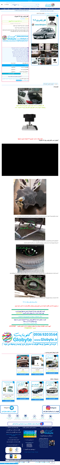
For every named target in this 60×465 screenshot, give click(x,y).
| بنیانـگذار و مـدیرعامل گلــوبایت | (46, 436)
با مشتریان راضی (17, 417)
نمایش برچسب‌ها (18, 80)
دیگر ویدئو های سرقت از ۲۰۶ (30, 302)
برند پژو (15, 78)
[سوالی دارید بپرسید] (9, 415)
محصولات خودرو (47, 13)
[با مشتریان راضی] (17, 415)
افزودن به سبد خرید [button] (52, 373)
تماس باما (41, 460)
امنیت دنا (26, 452)
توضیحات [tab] (55, 84)
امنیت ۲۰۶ (36, 452)
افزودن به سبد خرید (11, 73)
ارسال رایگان (50, 418)
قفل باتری (29, 6)
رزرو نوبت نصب (2, 463)
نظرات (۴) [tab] (45, 84)
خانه (57, 13)
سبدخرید (16, 463)
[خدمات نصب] (34, 416)
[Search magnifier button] (38, 4)
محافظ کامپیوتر (25, 6)
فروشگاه (55, 13)
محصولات (51, 13)
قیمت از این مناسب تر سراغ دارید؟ (15, 23)
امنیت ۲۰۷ (32, 452)
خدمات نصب (34, 418)
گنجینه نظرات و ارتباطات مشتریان (48, 460)
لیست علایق (7, 463)
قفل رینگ (32, 6)
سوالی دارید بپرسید (9, 417)
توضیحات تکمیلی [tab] (50, 84)
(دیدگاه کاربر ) (22, 18)
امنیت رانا (29, 452)
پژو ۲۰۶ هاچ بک (7, 78)
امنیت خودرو (18, 78)
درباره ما (38, 460)
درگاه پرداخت (34, 460)
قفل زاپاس (35, 6)
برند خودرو (11, 78)
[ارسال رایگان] (50, 416)
